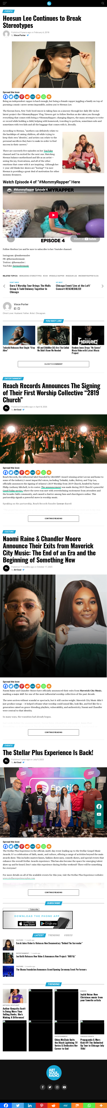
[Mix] (38, 96)
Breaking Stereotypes (31, 276)
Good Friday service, (13, 490)
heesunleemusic (21, 265)
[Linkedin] (16, 96)
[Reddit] (27, 96)
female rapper (57, 276)
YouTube (48, 150)
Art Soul (17, 410)
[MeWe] (32, 96)
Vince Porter (20, 35)
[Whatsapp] (43, 96)
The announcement (51, 487)
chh (46, 276)
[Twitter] (10, 96)
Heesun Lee (72, 276)
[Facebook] (5, 96)
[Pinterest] (21, 96)
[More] (49, 96)
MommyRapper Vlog (89, 276)
